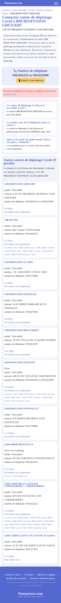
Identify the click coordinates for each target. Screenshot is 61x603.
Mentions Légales (46, 574)
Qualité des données (16, 578)
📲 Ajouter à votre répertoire (30, 80)
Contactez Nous (13, 574)
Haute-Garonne (44, 10)
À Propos (29, 574)
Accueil (5, 10)
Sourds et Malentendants (42, 578)
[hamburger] (56, 3)
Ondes (5, 13)
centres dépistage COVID (23, 10)
